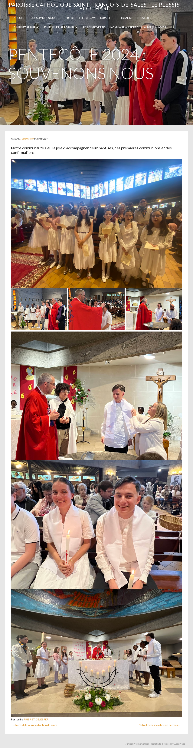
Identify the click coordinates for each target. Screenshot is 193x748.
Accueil (19, 17)
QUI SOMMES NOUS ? (44, 17)
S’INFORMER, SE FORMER (59, 27)
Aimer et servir (25, 27)
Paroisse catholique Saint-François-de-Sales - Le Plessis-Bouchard (95, 7)
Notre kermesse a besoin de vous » (159, 724)
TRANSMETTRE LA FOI (134, 17)
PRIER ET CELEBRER (36, 719)
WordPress (179, 744)
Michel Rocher (26, 138)
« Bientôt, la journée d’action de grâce (35, 724)
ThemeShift (155, 744)
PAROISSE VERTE (94, 27)
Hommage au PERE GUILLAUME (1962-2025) (138, 27)
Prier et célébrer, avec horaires (89, 17)
